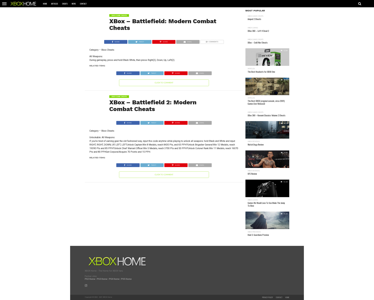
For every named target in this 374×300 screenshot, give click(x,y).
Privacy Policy (267, 297)
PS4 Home (114, 279)
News (74, 3)
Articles (54, 3)
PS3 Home (102, 279)
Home (45, 3)
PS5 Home (126, 279)
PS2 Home (90, 279)
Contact (83, 3)
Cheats (65, 3)
